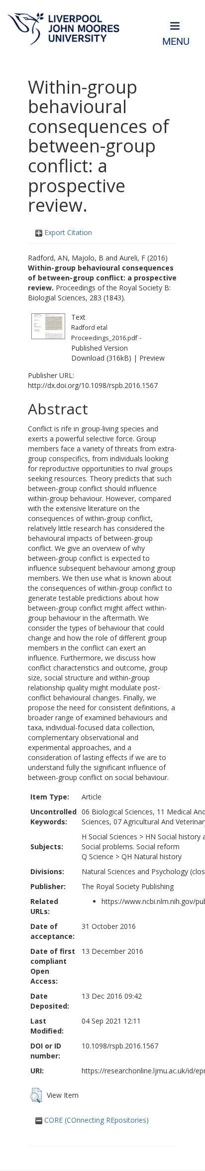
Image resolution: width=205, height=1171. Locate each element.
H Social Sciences (109, 836)
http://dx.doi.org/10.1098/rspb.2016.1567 (93, 385)
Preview (152, 358)
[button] (36, 1095)
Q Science (97, 856)
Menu (176, 41)
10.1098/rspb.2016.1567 (120, 1045)
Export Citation (67, 232)
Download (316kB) (101, 358)
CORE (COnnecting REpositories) (95, 1120)
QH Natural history (151, 856)
